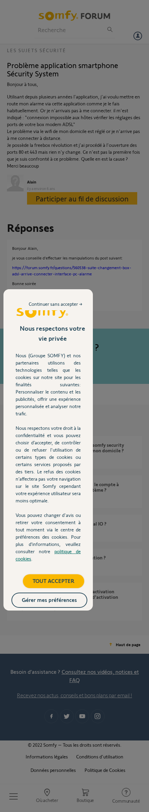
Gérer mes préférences (49, 599)
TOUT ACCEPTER (53, 580)
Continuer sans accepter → (55, 304)
